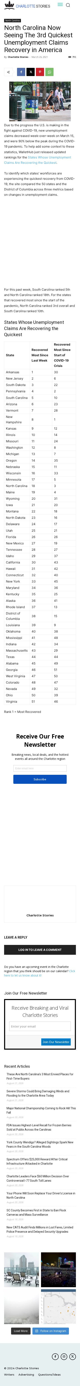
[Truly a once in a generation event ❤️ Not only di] (58, 1269)
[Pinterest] (40, 72)
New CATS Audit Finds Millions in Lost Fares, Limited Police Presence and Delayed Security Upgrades (40, 1229)
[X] (30, 72)
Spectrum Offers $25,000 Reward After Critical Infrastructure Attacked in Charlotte (37, 1161)
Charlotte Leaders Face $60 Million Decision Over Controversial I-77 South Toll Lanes (38, 1178)
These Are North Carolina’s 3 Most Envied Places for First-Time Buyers (40, 1076)
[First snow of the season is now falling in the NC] (21, 1306)
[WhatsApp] (49, 72)
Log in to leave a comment (40, 949)
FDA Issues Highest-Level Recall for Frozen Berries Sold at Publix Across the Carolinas (39, 1127)
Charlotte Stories (18, 56)
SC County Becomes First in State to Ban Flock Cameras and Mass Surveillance (36, 1212)
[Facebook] (21, 72)
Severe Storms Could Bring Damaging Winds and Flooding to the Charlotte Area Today (38, 1093)
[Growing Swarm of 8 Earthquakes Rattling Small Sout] (58, 1306)
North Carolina (12, 20)
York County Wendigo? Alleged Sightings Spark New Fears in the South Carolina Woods (40, 1144)
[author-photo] (40, 909)
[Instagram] (64, 1356)
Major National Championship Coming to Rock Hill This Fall (41, 1110)
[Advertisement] (40, 243)
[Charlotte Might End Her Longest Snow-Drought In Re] (21, 1269)
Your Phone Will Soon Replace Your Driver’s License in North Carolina (41, 1195)
